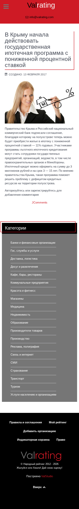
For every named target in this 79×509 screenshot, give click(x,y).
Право (60, 439)
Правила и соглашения (25, 422)
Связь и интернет (22, 354)
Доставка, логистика (24, 258)
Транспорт (17, 378)
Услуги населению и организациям (33, 394)
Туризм (15, 386)
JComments (39, 202)
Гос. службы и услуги (25, 250)
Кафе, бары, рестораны (26, 274)
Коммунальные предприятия (29, 282)
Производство (20, 338)
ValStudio (47, 476)
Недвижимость (20, 314)
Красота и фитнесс (23, 290)
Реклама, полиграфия (25, 346)
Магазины (17, 298)
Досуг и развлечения (24, 266)
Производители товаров (26, 330)
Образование (19, 322)
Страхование (19, 370)
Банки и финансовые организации (33, 242)
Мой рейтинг (58, 422)
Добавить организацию (39, 431)
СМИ (14, 362)
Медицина (17, 306)
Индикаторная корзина (33, 439)
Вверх (37, 487)
